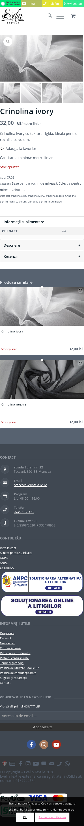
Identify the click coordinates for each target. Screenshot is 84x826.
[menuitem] (47, 16)
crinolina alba (18, 195)
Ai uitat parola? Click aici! (16, 553)
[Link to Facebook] (31, 744)
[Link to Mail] (51, 763)
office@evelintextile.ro (30, 485)
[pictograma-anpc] (42, 582)
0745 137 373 (24, 512)
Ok (25, 817)
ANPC (4, 563)
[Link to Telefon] (59, 763)
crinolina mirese (54, 195)
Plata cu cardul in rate (14, 658)
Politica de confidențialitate (18, 673)
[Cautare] (47, 16)
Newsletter (7, 643)
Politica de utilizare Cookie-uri (19, 668)
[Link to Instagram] (43, 744)
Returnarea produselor (15, 653)
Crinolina (18, 190)
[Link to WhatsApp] (67, 763)
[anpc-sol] (42, 605)
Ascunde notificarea (52, 817)
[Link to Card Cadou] (4, 763)
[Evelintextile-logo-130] (33, 16)
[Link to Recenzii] (43, 763)
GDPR (4, 558)
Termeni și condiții (12, 663)
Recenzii (5, 638)
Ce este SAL (7, 568)
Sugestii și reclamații (13, 678)
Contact (5, 683)
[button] (18, 148)
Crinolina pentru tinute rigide (45, 201)
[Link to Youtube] (56, 744)
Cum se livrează (10, 648)
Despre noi (7, 633)
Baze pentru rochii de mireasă (34, 183)
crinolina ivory (36, 195)
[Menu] (58, 16)
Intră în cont (8, 548)
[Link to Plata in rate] (12, 763)
